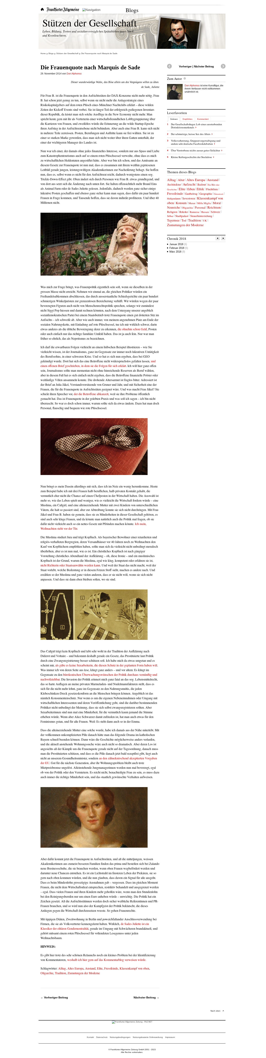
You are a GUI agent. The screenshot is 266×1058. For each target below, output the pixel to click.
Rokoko (183, 212)
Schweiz (215, 212)
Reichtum (214, 207)
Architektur (174, 184)
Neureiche (173, 207)
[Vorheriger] (218, 239)
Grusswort (218, 193)
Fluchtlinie (212, 189)
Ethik (200, 189)
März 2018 (177, 251)
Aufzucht (189, 184)
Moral (217, 203)
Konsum (181, 203)
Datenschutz (101, 1037)
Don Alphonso (74, 73)
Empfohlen (187, 119)
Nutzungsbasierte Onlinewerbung (148, 1037)
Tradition (60, 973)
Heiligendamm (174, 198)
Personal (200, 207)
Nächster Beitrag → (146, 997)
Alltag (62, 968)
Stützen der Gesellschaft (89, 22)
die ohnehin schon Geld (132, 329)
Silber (170, 216)
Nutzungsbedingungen (120, 1037)
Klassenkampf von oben (134, 968)
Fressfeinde (111, 968)
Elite (100, 968)
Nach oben (215, 1011)
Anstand (90, 968)
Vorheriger (185, 66)
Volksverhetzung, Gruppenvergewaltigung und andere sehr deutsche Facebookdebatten (195, 142)
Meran (191, 203)
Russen (205, 212)
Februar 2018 (178, 247)
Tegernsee (173, 220)
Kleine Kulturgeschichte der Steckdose (191, 157)
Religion (172, 212)
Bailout (201, 184)
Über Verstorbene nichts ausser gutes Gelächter (195, 150)
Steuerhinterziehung (201, 216)
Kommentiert (203, 119)
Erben (191, 189)
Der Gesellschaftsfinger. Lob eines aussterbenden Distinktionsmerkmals (196, 125)
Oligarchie (47, 973)
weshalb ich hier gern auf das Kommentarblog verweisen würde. (106, 960)
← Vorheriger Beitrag (54, 997)
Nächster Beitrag (204, 66)
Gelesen (174, 119)
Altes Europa (75, 968)
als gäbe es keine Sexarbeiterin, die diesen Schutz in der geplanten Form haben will (106, 665)
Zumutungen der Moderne (84, 973)
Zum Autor (174, 78)
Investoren (188, 198)
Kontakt (90, 1037)
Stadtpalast (181, 216)
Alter (181, 180)
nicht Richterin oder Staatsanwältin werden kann (70, 565)
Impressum (170, 1037)
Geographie (205, 194)
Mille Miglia (204, 203)
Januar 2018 (178, 244)
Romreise (194, 212)
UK (205, 220)
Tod (183, 220)
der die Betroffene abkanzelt (91, 394)
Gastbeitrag (191, 194)
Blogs (132, 10)
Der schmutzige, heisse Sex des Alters (190, 134)
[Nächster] (223, 239)
